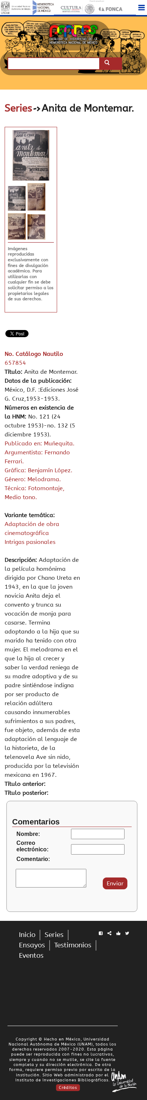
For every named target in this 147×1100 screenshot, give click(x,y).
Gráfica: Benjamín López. (38, 470)
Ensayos (32, 945)
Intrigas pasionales (30, 542)
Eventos (31, 956)
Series (18, 108)
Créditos (68, 1087)
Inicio (27, 935)
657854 (15, 362)
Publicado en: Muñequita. (40, 443)
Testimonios (72, 945)
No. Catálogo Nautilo (34, 353)
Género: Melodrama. (33, 479)
